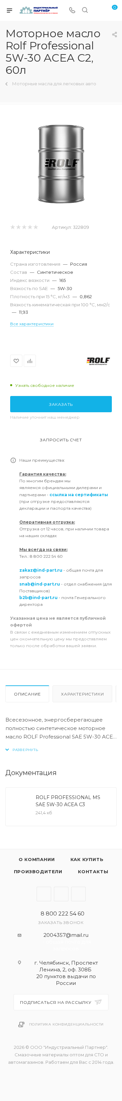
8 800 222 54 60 (62, 914)
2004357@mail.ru (65, 935)
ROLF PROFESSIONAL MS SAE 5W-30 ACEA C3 (68, 801)
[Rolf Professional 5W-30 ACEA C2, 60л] (61, 164)
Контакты (93, 871)
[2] (18, 227)
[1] (12, 227)
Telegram (44, 894)
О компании (37, 859)
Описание (27, 694)
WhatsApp (78, 894)
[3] (24, 227)
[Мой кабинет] (98, 10)
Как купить (87, 859)
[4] (30, 227)
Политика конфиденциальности (66, 1024)
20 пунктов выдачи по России (66, 979)
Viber (61, 894)
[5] (35, 227)
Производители (38, 871)
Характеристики (82, 694)
